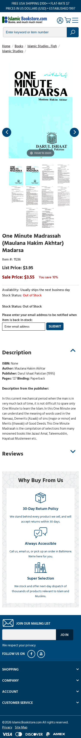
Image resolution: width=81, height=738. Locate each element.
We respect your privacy (19, 645)
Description (16, 352)
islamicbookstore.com (25, 20)
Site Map (21, 727)
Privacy (7, 727)
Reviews (12, 453)
